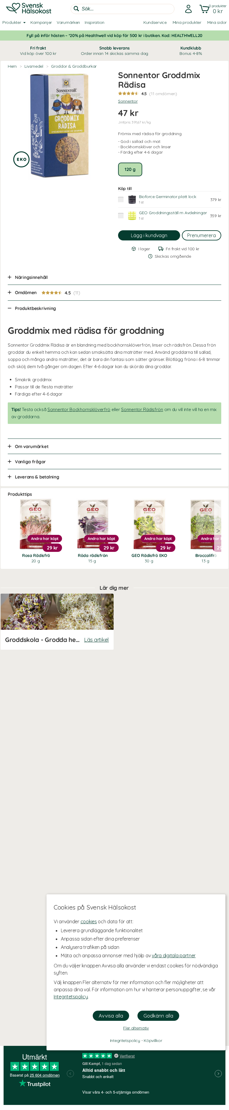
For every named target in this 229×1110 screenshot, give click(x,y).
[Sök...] (76, 8)
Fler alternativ (136, 1028)
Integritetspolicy (71, 997)
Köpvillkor (153, 1040)
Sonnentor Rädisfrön (142, 409)
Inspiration (94, 22)
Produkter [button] (11, 22)
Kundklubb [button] (191, 50)
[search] (122, 9)
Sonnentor (127, 101)
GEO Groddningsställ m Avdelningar (173, 212)
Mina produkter (187, 22)
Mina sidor (217, 22)
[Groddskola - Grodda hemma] (57, 622)
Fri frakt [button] (38, 50)
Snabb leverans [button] (114, 50)
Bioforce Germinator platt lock (167, 196)
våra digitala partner (174, 955)
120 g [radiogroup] (130, 169)
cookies (89, 921)
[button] (212, 9)
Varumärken (68, 22)
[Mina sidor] (187, 9)
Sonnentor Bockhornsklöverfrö (78, 409)
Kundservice (155, 22)
